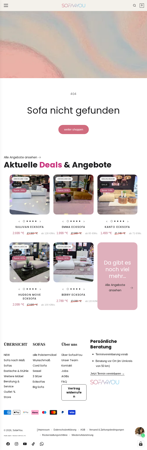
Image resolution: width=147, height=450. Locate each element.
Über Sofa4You (71, 355)
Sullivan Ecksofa (29, 227)
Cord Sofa (40, 365)
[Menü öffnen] (6, 5)
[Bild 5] (35, 221)
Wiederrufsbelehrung (82, 435)
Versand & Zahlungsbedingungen (106, 430)
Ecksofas (39, 382)
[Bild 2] (27, 221)
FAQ (64, 382)
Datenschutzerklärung (65, 430)
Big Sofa (38, 387)
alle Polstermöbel (44, 355)
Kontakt (66, 365)
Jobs (64, 371)
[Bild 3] (30, 221)
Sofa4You (18, 430)
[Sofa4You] (73, 5)
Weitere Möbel (13, 376)
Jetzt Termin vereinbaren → (107, 373)
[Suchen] (134, 5)
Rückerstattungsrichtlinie (55, 435)
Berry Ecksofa (74, 295)
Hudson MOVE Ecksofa (29, 296)
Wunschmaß (42, 360)
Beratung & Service (12, 384)
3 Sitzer (37, 376)
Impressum (44, 430)
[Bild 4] (32, 221)
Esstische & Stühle (16, 371)
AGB (82, 430)
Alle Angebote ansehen (20, 157)
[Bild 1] (24, 221)
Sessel (37, 371)
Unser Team (69, 360)
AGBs (65, 376)
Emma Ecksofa (73, 227)
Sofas (8, 365)
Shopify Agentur (8, 435)
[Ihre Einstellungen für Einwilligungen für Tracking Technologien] (140, 443)
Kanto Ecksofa (117, 227)
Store (7, 397)
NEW (7, 355)
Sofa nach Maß (14, 360)
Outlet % (10, 392)
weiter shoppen (73, 129)
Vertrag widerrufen (74, 392)
